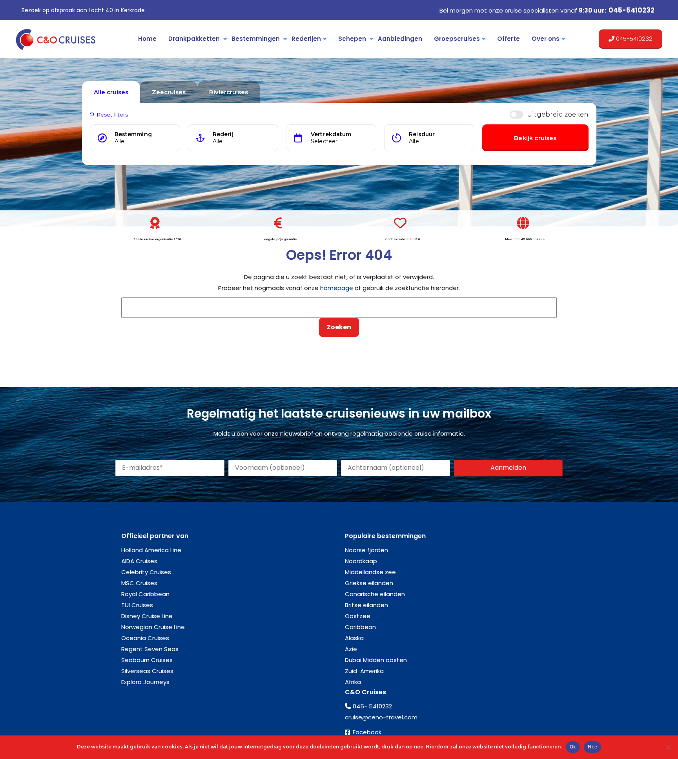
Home (147, 39)
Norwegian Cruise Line (153, 627)
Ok (573, 747)
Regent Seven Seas (150, 649)
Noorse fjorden (366, 550)
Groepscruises (457, 39)
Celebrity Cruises (146, 572)
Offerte (508, 39)
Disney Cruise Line (147, 616)
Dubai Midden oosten (376, 660)
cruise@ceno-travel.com (381, 717)
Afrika (353, 682)
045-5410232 (631, 10)
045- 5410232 (372, 706)
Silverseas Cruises (147, 671)
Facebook (367, 732)
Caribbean (360, 627)
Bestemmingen (255, 39)
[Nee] (668, 747)
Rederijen (306, 39)
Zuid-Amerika (364, 671)
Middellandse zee (370, 572)
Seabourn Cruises (147, 660)
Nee (592, 747)
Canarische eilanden (375, 594)
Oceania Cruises (145, 638)
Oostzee (357, 616)
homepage (336, 288)
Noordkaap (361, 561)
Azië (351, 649)
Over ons (546, 39)
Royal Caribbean (145, 594)
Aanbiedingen (400, 39)
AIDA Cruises (139, 561)
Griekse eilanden (369, 583)
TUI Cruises (137, 605)
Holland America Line (151, 550)
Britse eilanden (366, 605)
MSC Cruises (139, 583)
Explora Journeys (145, 682)
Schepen (352, 39)
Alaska (354, 638)
